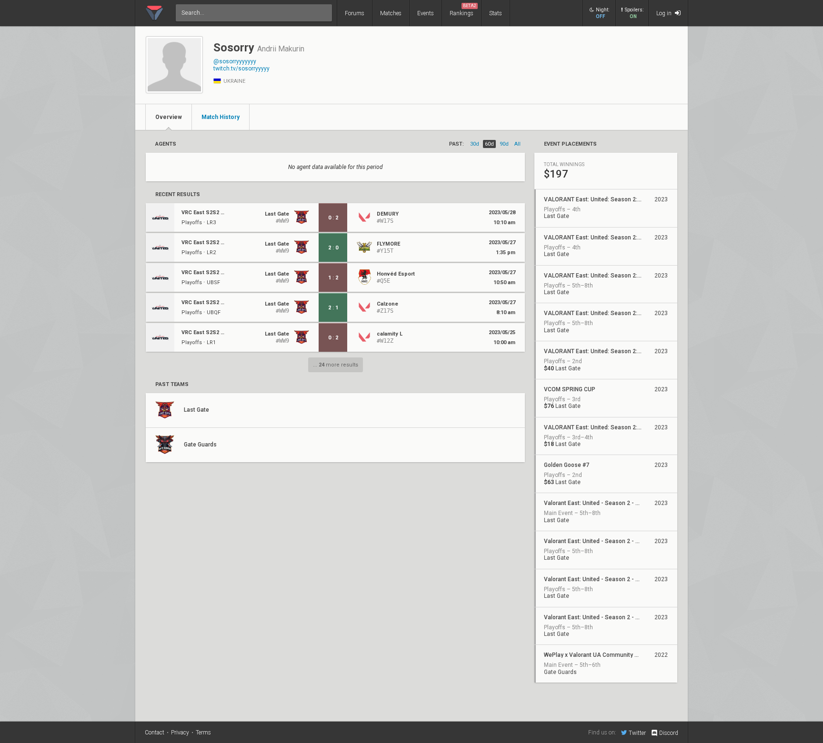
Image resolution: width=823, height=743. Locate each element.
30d (474, 144)
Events (425, 13)
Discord (668, 733)
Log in (664, 13)
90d (504, 144)
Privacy (180, 732)
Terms (203, 732)
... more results (335, 365)
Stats (495, 13)
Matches (390, 13)
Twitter (637, 733)
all (517, 144)
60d (489, 144)
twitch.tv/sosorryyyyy (241, 68)
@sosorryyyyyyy (234, 61)
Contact (154, 732)
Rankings (463, 10)
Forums (354, 13)
